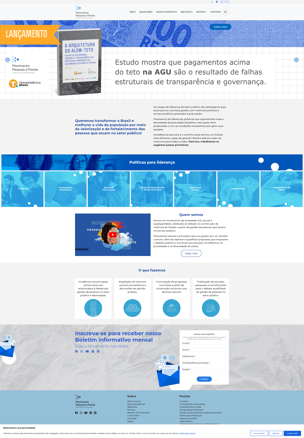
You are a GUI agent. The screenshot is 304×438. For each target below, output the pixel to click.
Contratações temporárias (192, 404)
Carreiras (184, 401)
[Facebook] (76, 351)
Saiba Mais (220, 26)
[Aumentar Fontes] (222, 2)
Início (132, 12)
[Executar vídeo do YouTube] (113, 235)
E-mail (186, 343)
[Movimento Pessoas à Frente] (85, 12)
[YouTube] (87, 351)
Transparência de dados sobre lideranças (199, 424)
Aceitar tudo (292, 433)
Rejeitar (276, 433)
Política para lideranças (191, 415)
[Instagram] (82, 351)
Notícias (200, 12)
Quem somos (134, 401)
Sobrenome (188, 356)
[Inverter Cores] (217, 2)
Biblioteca (186, 12)
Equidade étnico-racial (190, 407)
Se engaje (132, 418)
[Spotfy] (93, 351)
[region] (152, 431)
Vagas (130, 421)
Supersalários (186, 421)
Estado (186, 369)
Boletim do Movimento (138, 413)
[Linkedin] (98, 351)
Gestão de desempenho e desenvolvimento (201, 413)
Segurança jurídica (188, 418)
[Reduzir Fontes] (227, 2)
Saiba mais (191, 253)
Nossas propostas (166, 12)
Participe (216, 12)
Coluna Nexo (133, 415)
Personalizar (259, 433)
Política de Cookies (187, 433)
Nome (186, 350)
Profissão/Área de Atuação (196, 363)
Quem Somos (145, 12)
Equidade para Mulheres (191, 410)
